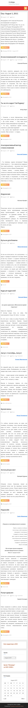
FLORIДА (12, 2)
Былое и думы (6, 464)
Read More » (5, 47)
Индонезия (5, 194)
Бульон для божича (9, 240)
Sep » (22, 698)
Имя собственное (7, 403)
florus (13, 17)
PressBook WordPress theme (16, 706)
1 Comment (19, 60)
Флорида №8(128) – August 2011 (10, 51)
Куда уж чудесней (8, 291)
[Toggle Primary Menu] (25, 8)
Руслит (4, 284)
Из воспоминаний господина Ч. (14, 57)
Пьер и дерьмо (7, 593)
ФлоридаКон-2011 (7, 97)
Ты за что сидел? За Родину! (12, 103)
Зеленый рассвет (8, 470)
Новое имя (5, 347)
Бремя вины (6, 409)
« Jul (5, 698)
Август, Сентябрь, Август (11, 353)
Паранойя (5, 510)
